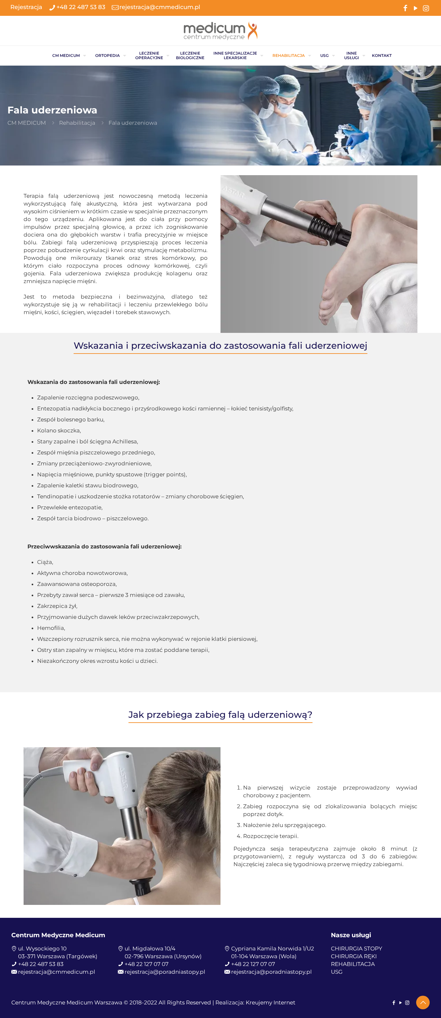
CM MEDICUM (26, 123)
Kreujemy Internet (270, 1002)
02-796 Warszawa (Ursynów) (163, 956)
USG (337, 972)
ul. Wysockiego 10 (42, 948)
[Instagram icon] (425, 8)
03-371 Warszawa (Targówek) (57, 956)
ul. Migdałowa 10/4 (150, 948)
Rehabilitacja (77, 123)
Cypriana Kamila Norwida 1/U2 (272, 948)
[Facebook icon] (405, 8)
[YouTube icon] (415, 8)
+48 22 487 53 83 (80, 7)
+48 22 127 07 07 (147, 964)
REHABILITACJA (353, 964)
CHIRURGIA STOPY (356, 948)
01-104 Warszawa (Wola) (264, 956)
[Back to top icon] (423, 1002)
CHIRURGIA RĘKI (354, 956)
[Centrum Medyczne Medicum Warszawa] (220, 31)
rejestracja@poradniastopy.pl (165, 972)
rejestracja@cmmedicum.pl (159, 7)
